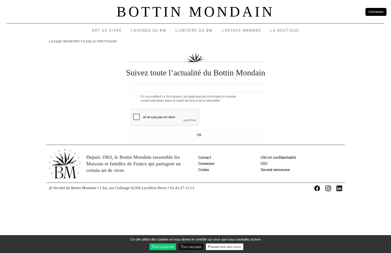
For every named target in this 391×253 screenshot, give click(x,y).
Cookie (203, 170)
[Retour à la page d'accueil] (65, 163)
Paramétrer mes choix (224, 247)
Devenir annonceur (275, 170)
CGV (264, 163)
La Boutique (284, 30)
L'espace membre (241, 30)
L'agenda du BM (148, 30)
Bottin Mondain (195, 12)
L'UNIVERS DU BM (194, 30)
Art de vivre (107, 30)
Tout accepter (163, 247)
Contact (204, 157)
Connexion (376, 12)
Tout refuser (191, 247)
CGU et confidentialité (278, 157)
